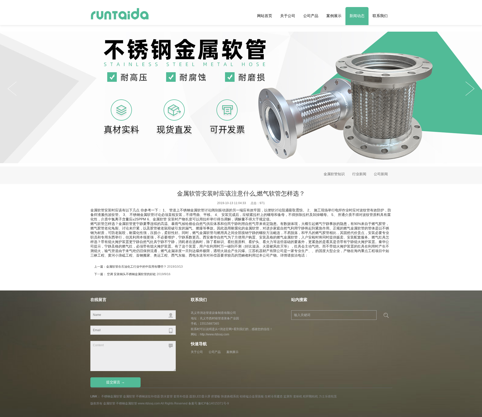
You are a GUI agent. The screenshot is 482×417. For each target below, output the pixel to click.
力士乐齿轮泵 (328, 396)
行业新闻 (359, 174)
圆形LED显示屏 (199, 396)
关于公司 (287, 16)
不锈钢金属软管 (111, 396)
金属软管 (97, 210)
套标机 (297, 396)
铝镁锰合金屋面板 (252, 396)
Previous (469, 89)
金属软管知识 (334, 174)
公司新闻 (381, 174)
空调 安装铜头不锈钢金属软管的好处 (131, 274)
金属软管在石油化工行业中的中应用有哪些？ (136, 266)
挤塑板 (215, 396)
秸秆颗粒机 (310, 396)
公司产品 (310, 16)
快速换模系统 (230, 396)
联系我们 (380, 16)
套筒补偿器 (181, 396)
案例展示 (333, 16)
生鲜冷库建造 (274, 396)
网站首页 (264, 16)
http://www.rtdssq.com (214, 334)
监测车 (287, 396)
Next (12, 89)
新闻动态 (357, 16)
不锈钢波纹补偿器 (148, 396)
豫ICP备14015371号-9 (213, 403)
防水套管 (167, 396)
